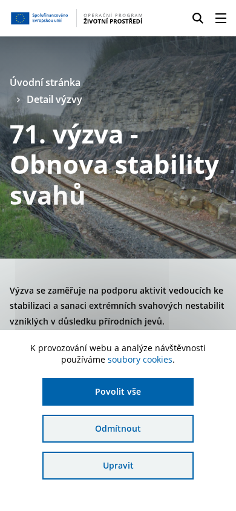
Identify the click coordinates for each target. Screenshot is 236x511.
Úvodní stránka (45, 82)
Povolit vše (118, 391)
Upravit (118, 465)
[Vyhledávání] (197, 18)
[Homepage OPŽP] (76, 18)
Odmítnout (118, 428)
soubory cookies (140, 359)
